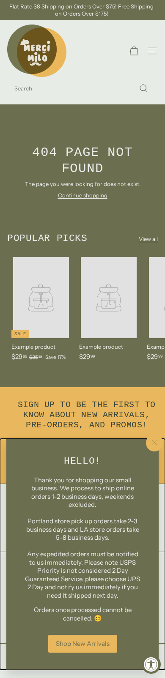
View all (148, 238)
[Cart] (134, 50)
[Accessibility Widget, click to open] (151, 664)
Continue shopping (82, 195)
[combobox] (82, 88)
